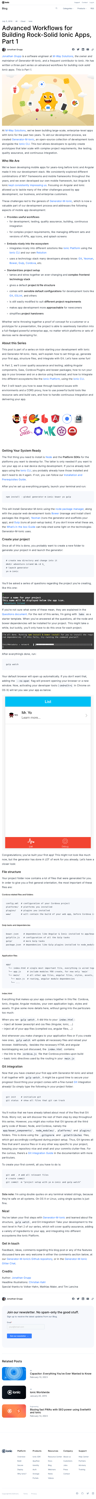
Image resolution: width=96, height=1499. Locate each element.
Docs (50, 1461)
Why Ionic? (21, 1474)
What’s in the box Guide (21, 526)
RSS (92, 8)
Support (77, 2)
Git (80, 258)
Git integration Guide (40, 1153)
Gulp (21, 263)
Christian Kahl (37, 1282)
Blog (4, 8)
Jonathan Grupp (11, 56)
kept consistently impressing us (27, 185)
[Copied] (92, 49)
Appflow (36, 1461)
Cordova (31, 263)
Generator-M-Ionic (23, 139)
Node (49, 457)
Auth (34, 1469)
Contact (85, 2)
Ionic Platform (72, 248)
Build (19, 1461)
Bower (13, 263)
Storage (36, 1474)
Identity (36, 1465)
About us (67, 1457)
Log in (92, 2)
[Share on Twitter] (78, 49)
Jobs (65, 1465)
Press (65, 1469)
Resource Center (55, 1457)
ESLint (18, 295)
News (50, 1474)
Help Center (84, 1457)
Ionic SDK (37, 1457)
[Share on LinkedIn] (83, 49)
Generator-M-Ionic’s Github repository (29, 1258)
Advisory (82, 1465)
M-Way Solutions (63, 56)
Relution (41, 252)
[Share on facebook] (73, 49)
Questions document (14, 614)
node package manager (70, 508)
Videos (51, 1478)
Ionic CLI (24, 143)
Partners (82, 1461)
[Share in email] (87, 49)
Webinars (52, 1469)
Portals (35, 1478)
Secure (20, 1465)
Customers (67, 1461)
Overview (21, 1457)
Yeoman (88, 258)
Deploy (20, 1469)
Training (82, 1469)
